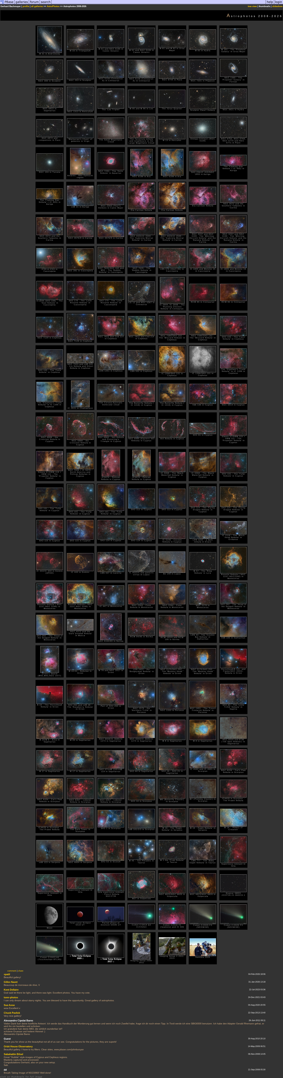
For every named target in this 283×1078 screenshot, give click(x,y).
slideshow (277, 6)
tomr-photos (11, 997)
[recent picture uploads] (22, 4)
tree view (252, 6)
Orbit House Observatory (18, 1046)
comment (11, 971)
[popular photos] (159, 4)
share (20, 971)
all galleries (37, 6)
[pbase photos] (7, 4)
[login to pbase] (278, 4)
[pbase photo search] (46, 4)
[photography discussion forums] (34, 4)
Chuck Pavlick (12, 1012)
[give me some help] (270, 4)
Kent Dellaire (11, 989)
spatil (7, 974)
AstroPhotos (53, 6)
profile (26, 6)
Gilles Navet (11, 982)
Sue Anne (9, 1005)
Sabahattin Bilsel (13, 1054)
